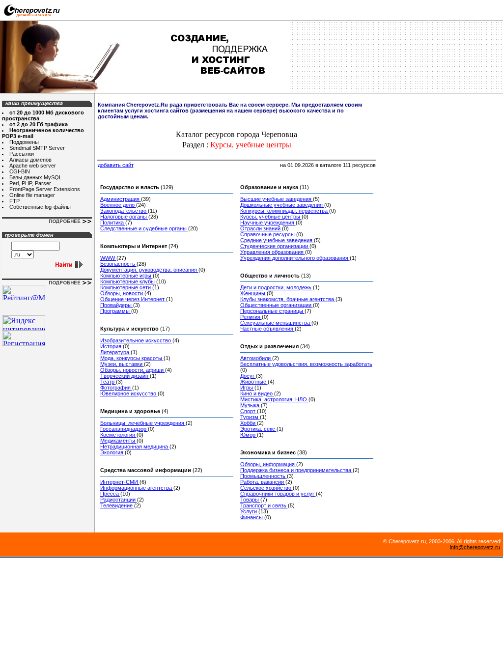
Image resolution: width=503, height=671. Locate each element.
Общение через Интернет (133, 299)
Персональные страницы (272, 311)
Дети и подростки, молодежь (276, 287)
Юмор (248, 435)
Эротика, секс (258, 429)
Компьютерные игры (126, 276)
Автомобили (256, 358)
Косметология (118, 435)
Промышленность (263, 476)
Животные (254, 382)
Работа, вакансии (262, 482)
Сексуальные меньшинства (275, 323)
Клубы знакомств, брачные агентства (287, 299)
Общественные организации (276, 305)
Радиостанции (118, 500)
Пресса (110, 494)
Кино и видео (257, 393)
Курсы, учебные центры (271, 217)
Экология (112, 452)
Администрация (120, 199)
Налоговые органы (124, 217)
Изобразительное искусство (136, 340)
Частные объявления (267, 329)
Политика (112, 222)
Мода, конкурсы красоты (132, 358)
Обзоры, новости (122, 293)
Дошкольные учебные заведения (282, 205)
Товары (250, 500)
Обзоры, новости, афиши (132, 370)
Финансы (252, 517)
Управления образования (272, 252)
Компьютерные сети (126, 287)
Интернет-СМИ (120, 482)
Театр (108, 382)
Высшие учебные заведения (276, 199)
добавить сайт (116, 165)
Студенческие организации (274, 246)
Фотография (116, 388)
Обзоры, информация (268, 464)
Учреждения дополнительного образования (295, 258)
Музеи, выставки (122, 364)
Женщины (253, 293)
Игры (247, 388)
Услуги (249, 511)
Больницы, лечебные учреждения (143, 423)
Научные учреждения (268, 222)
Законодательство (124, 211)
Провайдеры (116, 305)
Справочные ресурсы (268, 234)
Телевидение (117, 505)
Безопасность (118, 264)
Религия (251, 317)
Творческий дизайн (125, 376)
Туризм (250, 417)
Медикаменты (118, 441)
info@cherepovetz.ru (475, 547)
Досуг (248, 376)
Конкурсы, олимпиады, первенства (284, 211)
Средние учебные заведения (277, 240)
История (111, 346)
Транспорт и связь (264, 505)
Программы (115, 311)
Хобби (248, 423)
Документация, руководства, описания (149, 270)
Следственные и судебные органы (144, 228)
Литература (115, 352)
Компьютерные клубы (128, 281)
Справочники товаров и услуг (278, 494)
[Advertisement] (441, 123)
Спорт (248, 411)
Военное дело (118, 205)
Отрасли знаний (261, 228)
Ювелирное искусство (129, 393)
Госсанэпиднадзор (124, 429)
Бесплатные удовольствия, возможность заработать (306, 364)
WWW (108, 258)
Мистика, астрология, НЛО (274, 399)
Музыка (250, 405)
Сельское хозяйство (266, 488)
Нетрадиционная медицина (134, 446)
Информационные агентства (136, 488)
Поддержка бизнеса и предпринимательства (296, 470)
